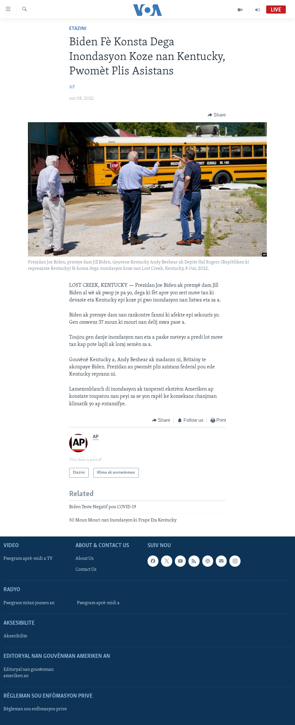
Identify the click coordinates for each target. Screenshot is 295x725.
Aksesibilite (15, 636)
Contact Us (86, 569)
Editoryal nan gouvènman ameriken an (28, 672)
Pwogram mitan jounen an (28, 603)
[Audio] (257, 9)
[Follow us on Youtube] (180, 560)
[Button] (217, 115)
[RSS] (193, 560)
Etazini (77, 28)
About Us (84, 558)
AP (72, 87)
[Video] (240, 9)
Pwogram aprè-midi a (98, 603)
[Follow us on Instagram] (234, 560)
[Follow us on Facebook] (153, 560)
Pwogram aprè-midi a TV (28, 558)
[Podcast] (207, 560)
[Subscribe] (221, 560)
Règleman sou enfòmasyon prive (35, 709)
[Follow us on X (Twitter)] (166, 560)
